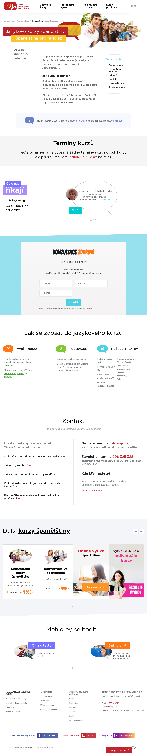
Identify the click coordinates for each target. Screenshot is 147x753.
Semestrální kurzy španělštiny (20, 572)
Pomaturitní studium (90, 6)
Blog (90, 736)
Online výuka (45, 701)
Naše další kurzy (117, 83)
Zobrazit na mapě (91, 491)
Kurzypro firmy (111, 6)
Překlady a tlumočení (48, 710)
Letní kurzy (10, 707)
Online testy (74, 703)
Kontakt (113, 79)
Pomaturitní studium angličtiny (18, 698)
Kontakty (73, 707)
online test (79, 121)
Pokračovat (104, 199)
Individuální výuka (67, 6)
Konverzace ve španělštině (56, 570)
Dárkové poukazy (47, 705)
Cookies (72, 716)
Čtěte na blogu (117, 87)
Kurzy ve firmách (47, 696)
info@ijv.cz (119, 443)
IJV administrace (76, 721)
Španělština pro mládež (54, 21)
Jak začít (113, 75)
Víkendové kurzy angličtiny (17, 703)
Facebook (49, 736)
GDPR (72, 712)
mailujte (20, 373)
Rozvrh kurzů (116, 65)
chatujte (7, 376)
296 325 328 (116, 121)
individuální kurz (82, 157)
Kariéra (72, 698)
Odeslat (73, 302)
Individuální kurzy (13, 712)
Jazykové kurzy (45, 6)
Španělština (37, 21)
